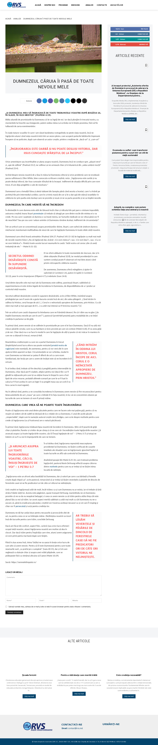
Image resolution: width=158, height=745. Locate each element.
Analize (17, 18)
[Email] (73, 100)
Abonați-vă (143, 44)
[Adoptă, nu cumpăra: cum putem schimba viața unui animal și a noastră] (130, 193)
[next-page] (131, 238)
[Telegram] (44, 100)
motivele (54, 467)
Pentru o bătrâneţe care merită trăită (79, 675)
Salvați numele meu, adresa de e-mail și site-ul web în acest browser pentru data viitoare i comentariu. (50, 607)
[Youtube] (113, 728)
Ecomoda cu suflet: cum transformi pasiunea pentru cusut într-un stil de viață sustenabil (130, 152)
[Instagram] (109, 728)
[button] (150, 5)
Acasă (8, 18)
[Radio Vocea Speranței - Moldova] (16, 5)
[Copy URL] (78, 100)
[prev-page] (127, 238)
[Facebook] (39, 100)
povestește (38, 214)
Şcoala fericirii (29, 675)
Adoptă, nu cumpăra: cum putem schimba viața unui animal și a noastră (130, 208)
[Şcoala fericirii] (29, 659)
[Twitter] (67, 100)
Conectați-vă (143, 34)
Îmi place (144, 29)
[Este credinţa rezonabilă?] (129, 659)
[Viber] (50, 100)
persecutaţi (21, 506)
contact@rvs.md (75, 728)
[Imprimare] (84, 100)
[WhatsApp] (56, 100)
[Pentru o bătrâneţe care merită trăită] (79, 659)
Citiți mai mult (130, 119)
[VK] (61, 100)
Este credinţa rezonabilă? (128, 675)
